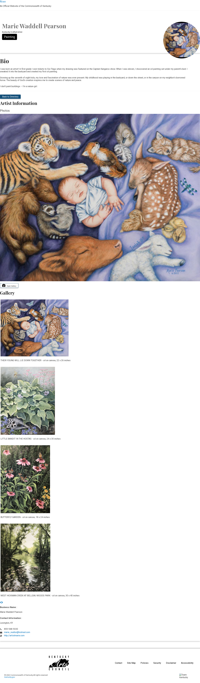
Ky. (3, 1)
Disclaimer (171, 663)
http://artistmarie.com (14, 635)
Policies (144, 663)
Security (157, 663)
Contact (118, 663)
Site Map (131, 663)
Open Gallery (11, 286)
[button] (0, 602)
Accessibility (187, 663)
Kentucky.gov (9, 677)
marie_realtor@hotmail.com (17, 632)
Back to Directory (10, 96)
